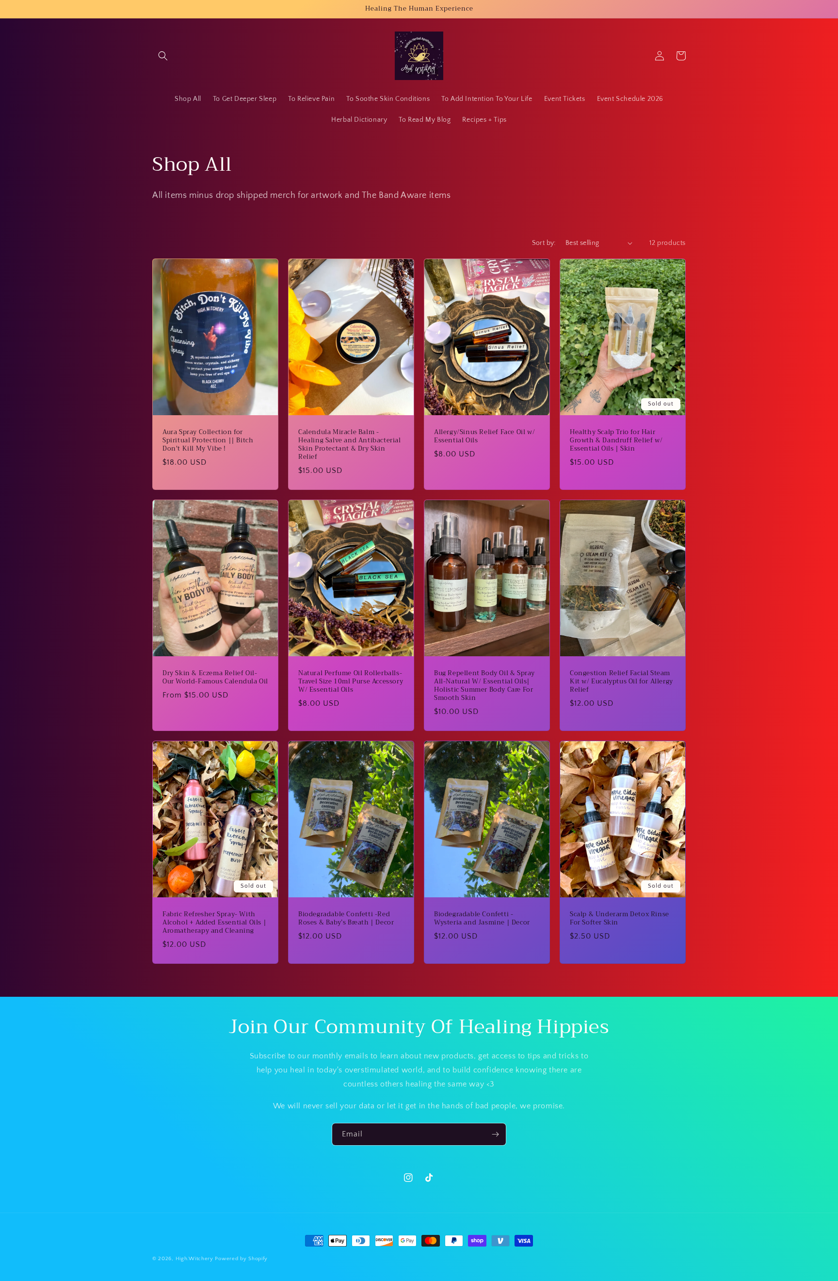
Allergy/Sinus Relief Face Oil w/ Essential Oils (484, 436)
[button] (163, 55)
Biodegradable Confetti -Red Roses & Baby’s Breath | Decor (346, 918)
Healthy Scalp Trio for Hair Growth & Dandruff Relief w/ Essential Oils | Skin (616, 440)
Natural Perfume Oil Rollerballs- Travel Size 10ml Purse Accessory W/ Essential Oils (350, 681)
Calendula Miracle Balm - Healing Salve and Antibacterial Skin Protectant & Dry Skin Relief (349, 444)
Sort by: (544, 243)
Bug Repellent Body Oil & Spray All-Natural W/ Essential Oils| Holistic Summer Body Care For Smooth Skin (484, 685)
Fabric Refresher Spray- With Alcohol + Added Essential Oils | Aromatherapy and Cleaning (214, 922)
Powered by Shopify (241, 1259)
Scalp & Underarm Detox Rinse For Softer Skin (619, 918)
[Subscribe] (495, 1134)
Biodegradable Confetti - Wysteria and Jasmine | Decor (482, 918)
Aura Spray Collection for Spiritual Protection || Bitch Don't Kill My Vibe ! (207, 440)
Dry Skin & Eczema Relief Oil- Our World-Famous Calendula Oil (215, 677)
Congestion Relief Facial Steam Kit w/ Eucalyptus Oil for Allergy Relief (621, 681)
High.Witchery (194, 1259)
